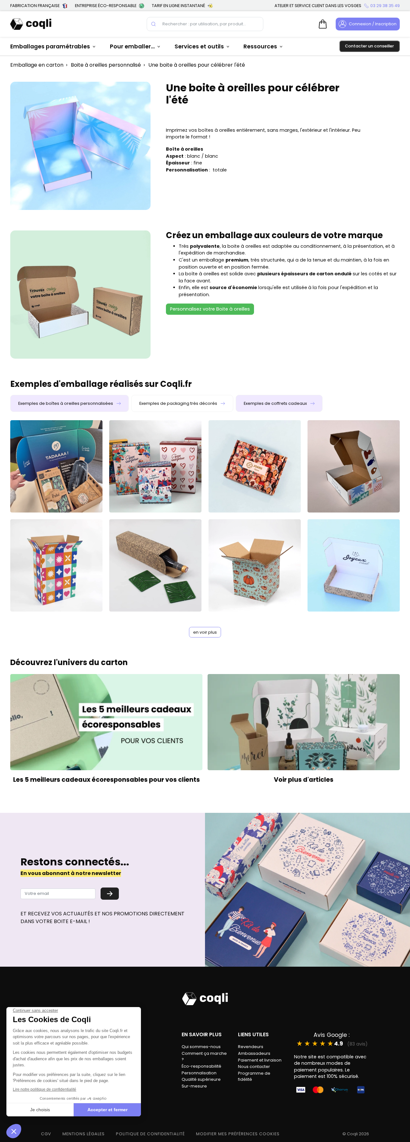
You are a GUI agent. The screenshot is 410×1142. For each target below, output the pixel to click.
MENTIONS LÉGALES (83, 1134)
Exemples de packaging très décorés (178, 403)
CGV (46, 1134)
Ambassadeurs (254, 1053)
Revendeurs (250, 1046)
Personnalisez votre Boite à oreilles (210, 309)
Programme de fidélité (254, 1076)
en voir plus (205, 632)
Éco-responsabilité (201, 1066)
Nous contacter (254, 1066)
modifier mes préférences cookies (238, 1134)
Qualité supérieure (201, 1079)
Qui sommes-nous (201, 1046)
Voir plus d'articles (303, 779)
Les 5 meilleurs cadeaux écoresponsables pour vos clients (106, 779)
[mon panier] (323, 24)
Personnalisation (199, 1073)
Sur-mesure (194, 1086)
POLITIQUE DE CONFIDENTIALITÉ (150, 1134)
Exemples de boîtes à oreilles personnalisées (66, 403)
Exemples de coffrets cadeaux (276, 403)
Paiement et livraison (260, 1060)
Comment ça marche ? (204, 1056)
